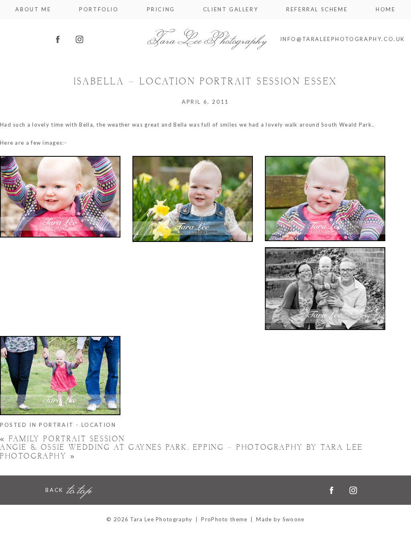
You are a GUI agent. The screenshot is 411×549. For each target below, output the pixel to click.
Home (385, 9)
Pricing (161, 9)
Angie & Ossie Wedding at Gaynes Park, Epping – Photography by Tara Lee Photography (181, 452)
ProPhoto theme (224, 519)
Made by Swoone (280, 519)
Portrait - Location (77, 425)
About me (33, 9)
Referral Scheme (317, 9)
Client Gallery (230, 9)
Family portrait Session (62, 439)
